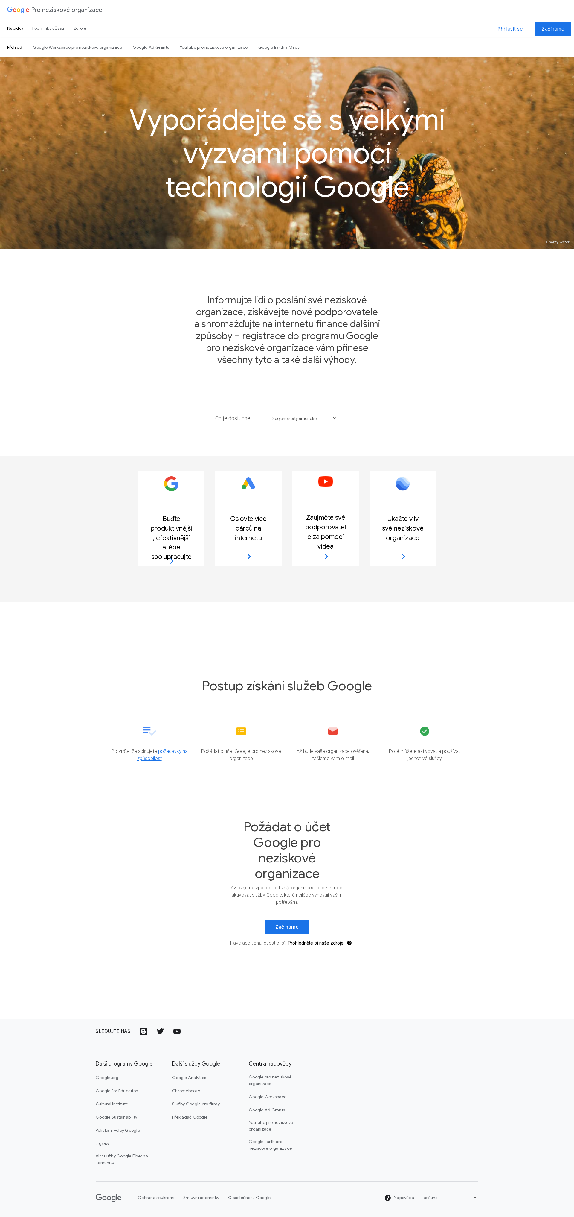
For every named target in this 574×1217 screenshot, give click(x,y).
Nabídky (15, 28)
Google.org (107, 1077)
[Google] (18, 9)
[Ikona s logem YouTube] (177, 1031)
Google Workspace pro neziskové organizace (77, 47)
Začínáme (553, 29)
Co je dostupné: (233, 418)
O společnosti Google (249, 1197)
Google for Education (117, 1090)
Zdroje (79, 28)
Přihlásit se (510, 29)
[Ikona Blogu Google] (143, 1031)
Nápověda (403, 1197)
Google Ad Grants (151, 47)
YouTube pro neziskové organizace (214, 47)
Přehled (14, 47)
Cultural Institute (112, 1104)
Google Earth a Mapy (279, 47)
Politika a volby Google (118, 1130)
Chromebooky (186, 1090)
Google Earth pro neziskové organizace (270, 1145)
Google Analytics (189, 1077)
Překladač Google (189, 1117)
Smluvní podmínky (201, 1197)
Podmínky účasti (48, 28)
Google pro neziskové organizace (270, 1080)
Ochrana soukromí (156, 1197)
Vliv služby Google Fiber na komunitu (122, 1159)
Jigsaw (102, 1143)
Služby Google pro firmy (196, 1104)
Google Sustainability (116, 1117)
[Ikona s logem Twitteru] (160, 1031)
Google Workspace (267, 1096)
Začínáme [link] (287, 927)
